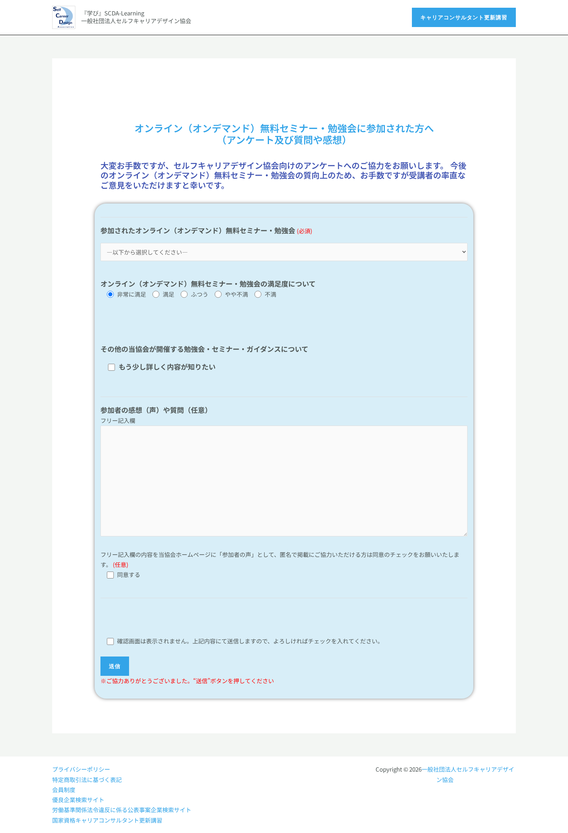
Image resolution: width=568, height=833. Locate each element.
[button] (464, 17)
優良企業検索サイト (78, 800)
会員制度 (63, 789)
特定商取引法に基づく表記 (87, 779)
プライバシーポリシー (81, 769)
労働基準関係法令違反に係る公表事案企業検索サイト (121, 810)
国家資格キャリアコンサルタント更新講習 (107, 820)
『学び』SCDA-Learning (112, 13)
